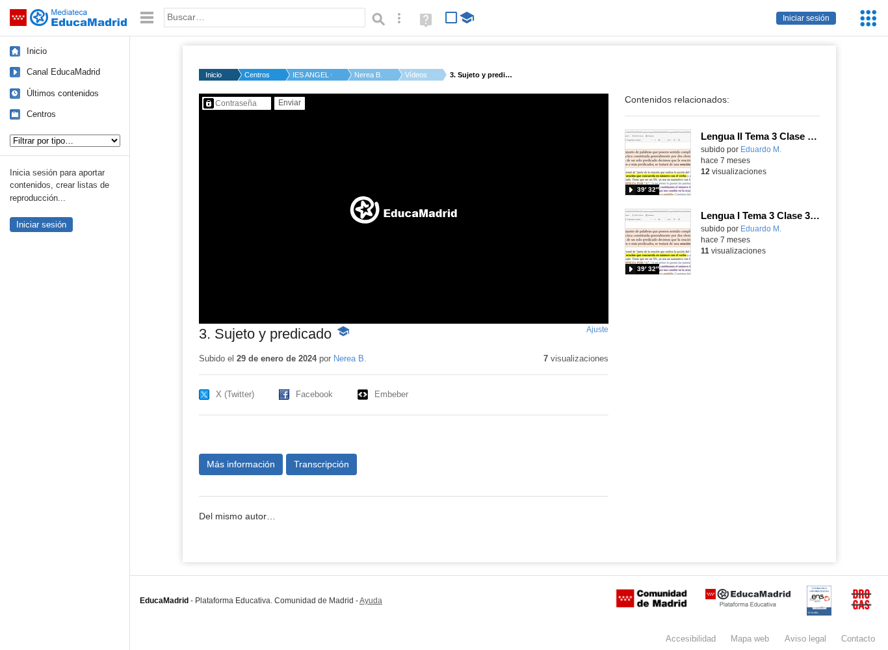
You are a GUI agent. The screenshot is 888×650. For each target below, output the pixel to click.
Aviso (805, 639)
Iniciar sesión (806, 18)
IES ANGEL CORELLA (312, 75)
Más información (241, 464)
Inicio (37, 51)
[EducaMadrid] (747, 604)
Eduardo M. (760, 149)
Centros (41, 114)
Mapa (750, 639)
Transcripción (321, 464)
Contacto (858, 639)
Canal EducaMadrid (63, 72)
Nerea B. (368, 75)
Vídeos (416, 75)
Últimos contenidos (63, 93)
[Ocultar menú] (147, 18)
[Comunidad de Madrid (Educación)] (651, 604)
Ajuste (597, 329)
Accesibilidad (691, 639)
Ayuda (370, 600)
